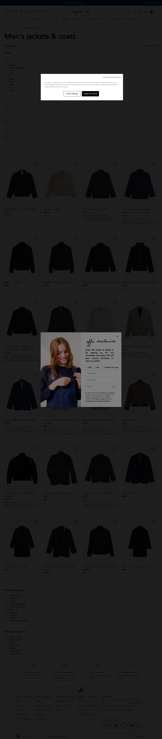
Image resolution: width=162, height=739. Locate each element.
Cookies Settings (72, 94)
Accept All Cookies (90, 94)
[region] (82, 87)
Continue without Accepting (112, 77)
